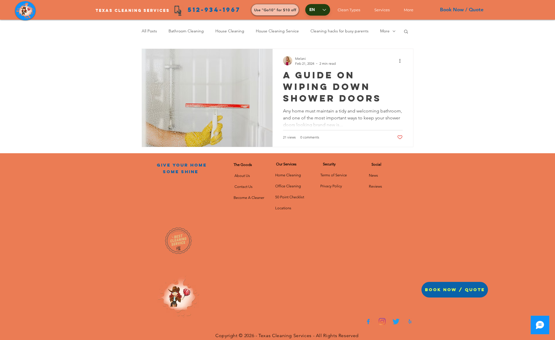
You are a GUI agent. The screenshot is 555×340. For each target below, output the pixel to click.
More (385, 31)
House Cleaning (229, 31)
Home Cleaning (288, 175)
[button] (351, 10)
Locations (283, 208)
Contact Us (243, 186)
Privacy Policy (331, 186)
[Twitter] (396, 321)
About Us (243, 175)
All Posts (149, 31)
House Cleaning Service (277, 31)
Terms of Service (333, 175)
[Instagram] (382, 321)
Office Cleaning (288, 186)
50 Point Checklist (289, 197)
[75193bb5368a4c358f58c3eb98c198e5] (409, 321)
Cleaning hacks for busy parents (339, 31)
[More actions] (401, 60)
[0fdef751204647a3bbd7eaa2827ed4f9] (368, 321)
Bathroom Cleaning (186, 31)
